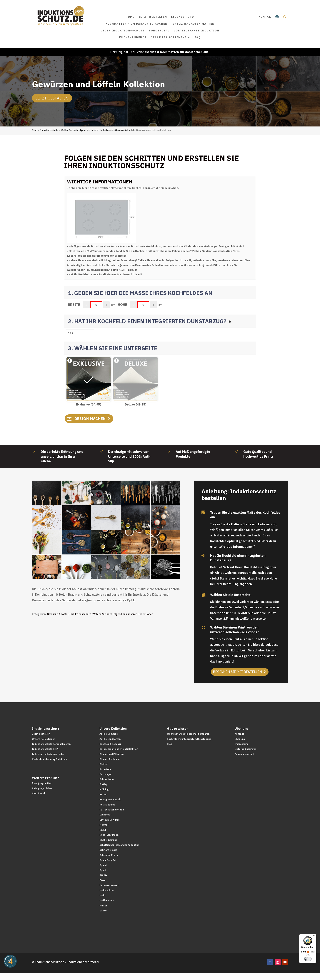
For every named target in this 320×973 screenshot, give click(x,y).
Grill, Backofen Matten (193, 23)
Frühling (104, 789)
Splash (103, 865)
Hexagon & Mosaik (110, 799)
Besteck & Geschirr (110, 744)
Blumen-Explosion (109, 759)
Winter (103, 905)
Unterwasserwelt (109, 885)
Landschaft (106, 814)
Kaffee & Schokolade (111, 809)
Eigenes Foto (182, 16)
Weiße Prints (106, 900)
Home (130, 16)
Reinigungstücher (42, 788)
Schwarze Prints (108, 855)
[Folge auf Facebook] (270, 962)
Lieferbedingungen (245, 749)
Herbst (103, 794)
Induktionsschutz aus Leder (48, 754)
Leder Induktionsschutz (123, 30)
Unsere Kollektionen (43, 739)
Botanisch (105, 769)
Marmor (103, 824)
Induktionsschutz (49, 130)
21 (137, 570)
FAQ (198, 37)
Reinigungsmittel (41, 783)
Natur (102, 829)
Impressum (241, 744)
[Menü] (314, 936)
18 (128, 570)
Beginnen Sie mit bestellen (237, 672)
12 (109, 570)
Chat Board (38, 793)
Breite (74, 304)
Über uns (240, 739)
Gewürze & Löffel (124, 130)
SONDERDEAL (159, 30)
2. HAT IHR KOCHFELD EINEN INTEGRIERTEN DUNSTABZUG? (148, 321)
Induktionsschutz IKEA (45, 749)
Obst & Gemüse (108, 840)
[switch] (307, 959)
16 (121, 570)
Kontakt (266, 16)
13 (112, 570)
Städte (103, 875)
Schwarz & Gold (108, 850)
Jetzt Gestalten (52, 98)
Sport (102, 870)
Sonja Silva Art (107, 860)
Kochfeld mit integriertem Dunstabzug (189, 739)
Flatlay (103, 784)
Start (35, 130)
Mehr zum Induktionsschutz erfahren (188, 733)
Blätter (103, 764)
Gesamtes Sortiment (169, 37)
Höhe (122, 304)
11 (106, 570)
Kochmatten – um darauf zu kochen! (137, 23)
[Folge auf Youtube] (285, 962)
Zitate (103, 910)
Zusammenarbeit (244, 754)
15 (118, 570)
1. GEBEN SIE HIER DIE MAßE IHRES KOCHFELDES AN (140, 292)
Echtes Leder (107, 779)
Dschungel (105, 774)
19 (131, 570)
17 (125, 570)
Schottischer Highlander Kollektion (119, 845)
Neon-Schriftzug (109, 834)
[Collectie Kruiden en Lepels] (106, 578)
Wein (102, 895)
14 (115, 570)
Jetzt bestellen (153, 16)
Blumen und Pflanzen (111, 754)
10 (103, 570)
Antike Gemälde (108, 733)
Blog (169, 744)
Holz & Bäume (107, 804)
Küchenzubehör (133, 37)
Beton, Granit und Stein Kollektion (118, 749)
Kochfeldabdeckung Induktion (49, 759)
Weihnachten (106, 890)
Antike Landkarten (110, 739)
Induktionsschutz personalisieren (51, 744)
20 (134, 570)
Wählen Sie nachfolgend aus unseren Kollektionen (87, 130)
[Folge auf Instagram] (278, 962)
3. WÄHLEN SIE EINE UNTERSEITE (112, 348)
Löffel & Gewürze (109, 819)
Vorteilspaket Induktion (196, 30)
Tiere (102, 880)
